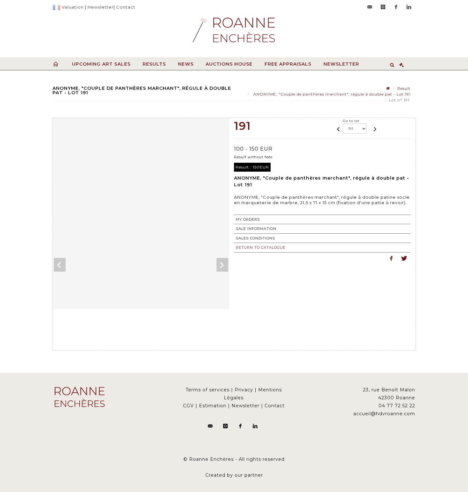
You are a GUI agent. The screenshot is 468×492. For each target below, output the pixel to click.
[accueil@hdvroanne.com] (370, 7)
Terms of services (208, 390)
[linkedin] (409, 7)
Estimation (212, 406)
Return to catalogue (261, 247)
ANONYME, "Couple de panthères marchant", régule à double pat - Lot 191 (331, 94)
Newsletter (101, 7)
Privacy (244, 390)
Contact (125, 7)
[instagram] (383, 7)
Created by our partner (234, 475)
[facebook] (396, 7)
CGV (188, 406)
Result (404, 88)
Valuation (73, 7)
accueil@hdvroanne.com (384, 414)
